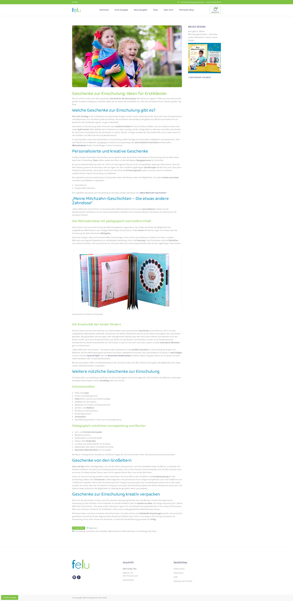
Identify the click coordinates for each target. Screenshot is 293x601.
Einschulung (79, 531)
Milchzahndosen (79, 145)
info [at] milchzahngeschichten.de (191, 2)
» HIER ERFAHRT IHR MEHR (199, 77)
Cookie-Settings (9, 597)
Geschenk (90, 531)
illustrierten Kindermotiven (119, 355)
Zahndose (152, 531)
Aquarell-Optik (93, 355)
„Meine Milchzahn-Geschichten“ (153, 193)
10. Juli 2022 (79, 528)
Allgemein (93, 528)
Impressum (178, 573)
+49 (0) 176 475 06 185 (213, 2)
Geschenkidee (101, 531)
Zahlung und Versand (183, 581)
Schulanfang (141, 531)
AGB (175, 577)
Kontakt (75, 2)
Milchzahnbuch (114, 531)
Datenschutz (179, 568)
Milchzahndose (128, 531)
